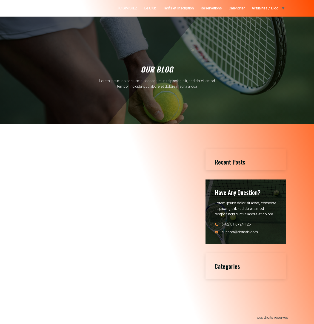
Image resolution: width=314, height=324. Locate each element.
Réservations (211, 8)
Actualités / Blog (265, 8)
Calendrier (237, 8)
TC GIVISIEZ (127, 8)
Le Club (150, 8)
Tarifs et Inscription (178, 8)
